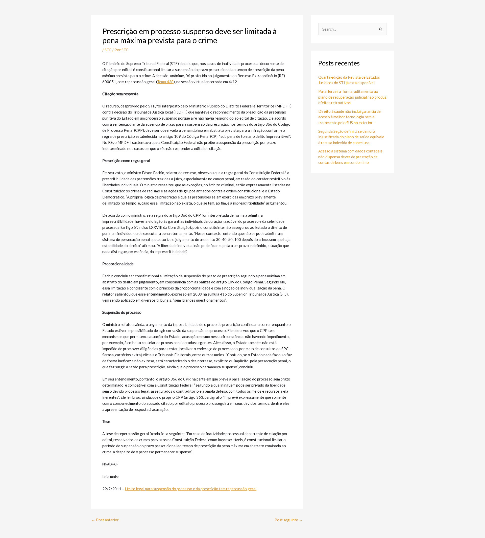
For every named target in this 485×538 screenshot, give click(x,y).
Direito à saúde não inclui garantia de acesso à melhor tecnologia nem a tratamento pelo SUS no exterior (349, 117)
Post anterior (105, 520)
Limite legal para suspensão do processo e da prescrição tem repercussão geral (190, 488)
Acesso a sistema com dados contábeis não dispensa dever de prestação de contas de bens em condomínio (350, 157)
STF (108, 50)
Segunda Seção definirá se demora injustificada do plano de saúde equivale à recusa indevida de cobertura (351, 137)
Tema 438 (165, 81)
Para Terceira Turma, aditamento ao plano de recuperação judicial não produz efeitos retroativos (352, 97)
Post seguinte (289, 520)
